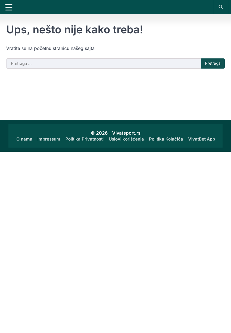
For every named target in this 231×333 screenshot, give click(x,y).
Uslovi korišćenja (126, 139)
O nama (24, 139)
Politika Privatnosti (84, 139)
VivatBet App (201, 139)
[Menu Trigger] (8, 7)
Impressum (48, 139)
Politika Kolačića (166, 139)
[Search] (220, 7)
